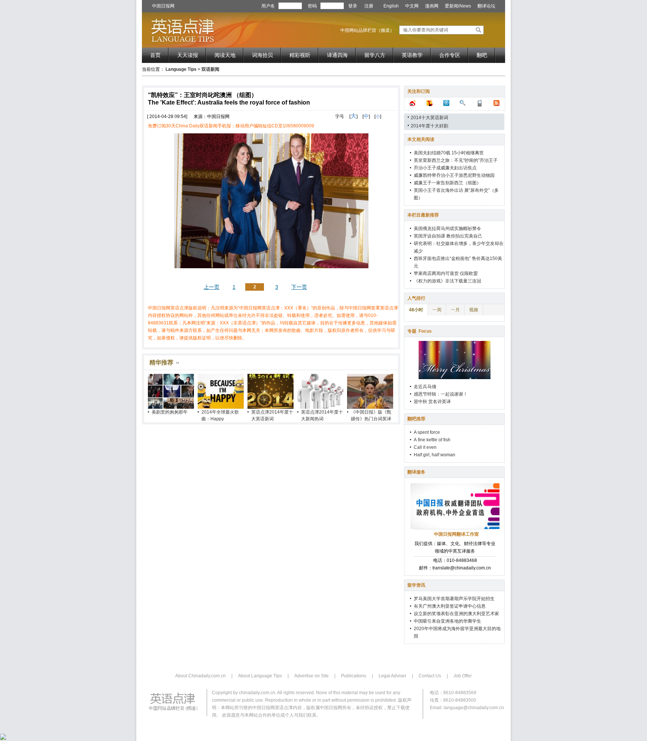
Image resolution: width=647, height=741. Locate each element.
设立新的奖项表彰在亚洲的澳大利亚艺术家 (456, 613)
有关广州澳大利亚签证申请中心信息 (450, 606)
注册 (368, 6)
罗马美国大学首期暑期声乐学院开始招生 (454, 598)
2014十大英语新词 (429, 117)
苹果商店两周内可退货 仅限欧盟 (446, 273)
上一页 (211, 287)
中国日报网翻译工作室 (456, 534)
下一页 (299, 287)
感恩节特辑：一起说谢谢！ (441, 394)
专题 (419, 331)
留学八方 (374, 55)
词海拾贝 (262, 55)
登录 (352, 6)
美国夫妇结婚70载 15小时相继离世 (449, 152)
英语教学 (412, 55)
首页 (155, 55)
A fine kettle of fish (432, 439)
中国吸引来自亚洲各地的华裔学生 (447, 621)
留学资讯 (416, 585)
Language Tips (181, 69)
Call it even (425, 447)
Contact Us (430, 675)
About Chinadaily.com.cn (200, 675)
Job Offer (462, 675)
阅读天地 (225, 55)
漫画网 (431, 6)
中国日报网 (163, 6)
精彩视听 (299, 55)
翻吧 (482, 55)
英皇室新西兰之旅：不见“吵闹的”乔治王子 (456, 160)
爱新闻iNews (458, 6)
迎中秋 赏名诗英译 (432, 401)
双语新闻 (210, 69)
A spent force (427, 432)
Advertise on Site (311, 675)
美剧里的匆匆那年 (170, 412)
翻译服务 (416, 472)
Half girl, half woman (434, 454)
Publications (353, 675)
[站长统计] (3, 738)
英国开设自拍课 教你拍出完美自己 (448, 236)
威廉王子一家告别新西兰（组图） (447, 182)
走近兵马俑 (425, 386)
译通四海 (337, 55)
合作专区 (449, 55)
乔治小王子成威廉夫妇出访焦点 (445, 167)
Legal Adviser (392, 675)
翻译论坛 (486, 6)
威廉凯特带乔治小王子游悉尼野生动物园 (454, 175)
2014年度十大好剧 (429, 125)
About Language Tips (260, 675)
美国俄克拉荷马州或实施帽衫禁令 (447, 228)
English (391, 6)
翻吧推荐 (416, 418)
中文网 (412, 6)
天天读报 (187, 55)
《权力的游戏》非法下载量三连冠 (447, 281)
